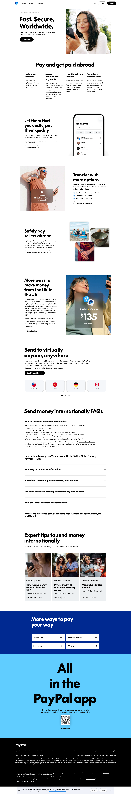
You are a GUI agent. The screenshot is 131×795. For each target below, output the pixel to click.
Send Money (26, 39)
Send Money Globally (34, 373)
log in (34, 368)
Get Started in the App (84, 203)
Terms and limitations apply (42, 247)
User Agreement (90, 779)
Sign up (27, 368)
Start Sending (32, 331)
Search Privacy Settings (44, 137)
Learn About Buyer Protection (37, 252)
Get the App (65, 728)
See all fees (91, 91)
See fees (106, 773)
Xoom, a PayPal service (87, 442)
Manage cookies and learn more (57, 791)
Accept (93, 790)
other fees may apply (41, 324)
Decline (103, 790)
